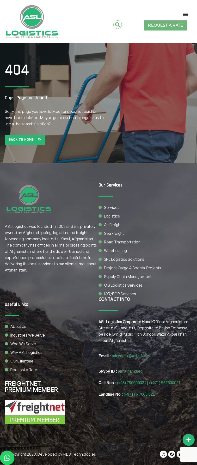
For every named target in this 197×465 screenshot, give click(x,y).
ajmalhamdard (130, 371)
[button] (185, 14)
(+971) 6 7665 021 (139, 394)
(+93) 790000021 (131, 383)
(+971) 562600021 (165, 383)
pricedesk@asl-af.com (131, 356)
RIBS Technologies (79, 454)
